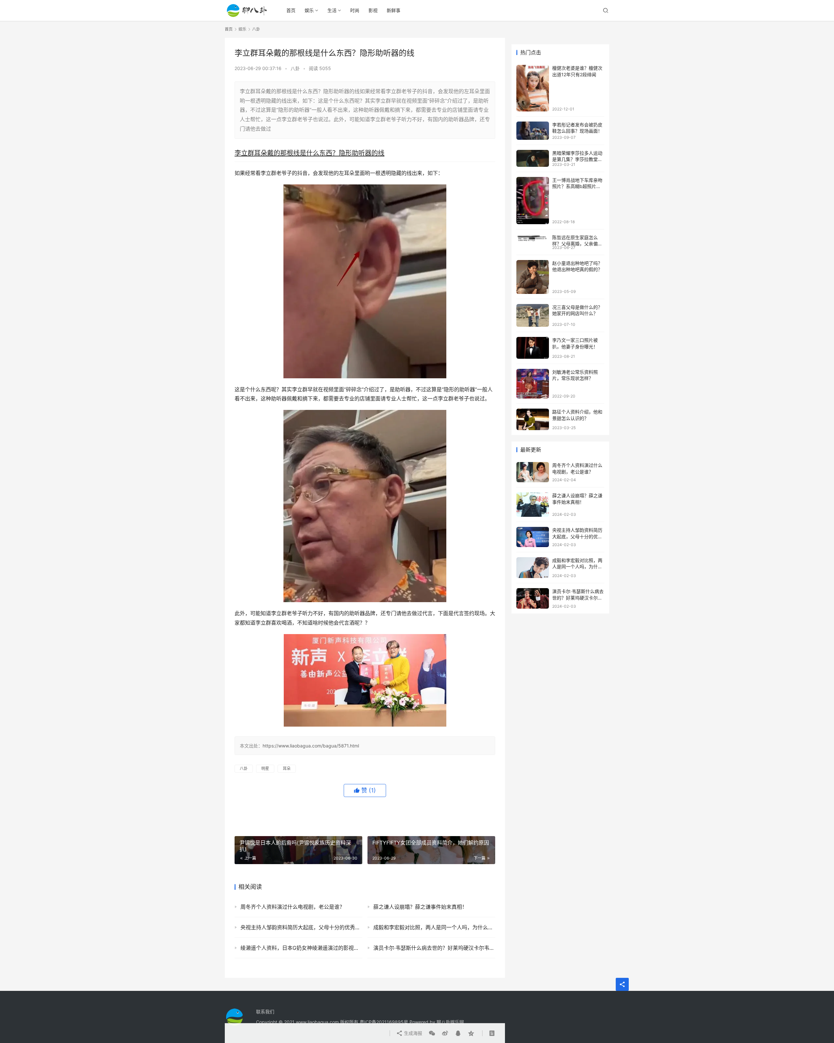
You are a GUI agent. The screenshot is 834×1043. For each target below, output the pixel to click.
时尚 (354, 10)
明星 (265, 768)
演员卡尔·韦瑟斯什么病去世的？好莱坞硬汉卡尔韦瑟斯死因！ (434, 948)
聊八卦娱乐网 (450, 1022)
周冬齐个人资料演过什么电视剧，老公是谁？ (292, 907)
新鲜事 (393, 10)
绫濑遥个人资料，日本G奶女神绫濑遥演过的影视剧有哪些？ (301, 948)
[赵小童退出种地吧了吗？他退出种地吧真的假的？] (532, 277)
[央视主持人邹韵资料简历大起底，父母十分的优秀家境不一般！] (532, 537)
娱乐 (309, 10)
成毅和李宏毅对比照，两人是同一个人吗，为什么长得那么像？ (434, 927)
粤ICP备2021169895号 (384, 1022)
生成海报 (412, 1033)
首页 (290, 10)
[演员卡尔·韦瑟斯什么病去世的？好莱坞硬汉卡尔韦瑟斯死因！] (532, 598)
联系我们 (265, 1011)
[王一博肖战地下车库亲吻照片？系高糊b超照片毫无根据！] (532, 200)
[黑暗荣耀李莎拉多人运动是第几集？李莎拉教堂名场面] (532, 158)
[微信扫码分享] (432, 1033)
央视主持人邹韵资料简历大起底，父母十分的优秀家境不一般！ (301, 927)
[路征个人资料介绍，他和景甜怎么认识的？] (532, 419)
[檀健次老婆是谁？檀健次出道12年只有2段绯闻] (532, 88)
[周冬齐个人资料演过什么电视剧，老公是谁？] (532, 472)
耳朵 (287, 768)
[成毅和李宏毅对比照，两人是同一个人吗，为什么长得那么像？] (532, 567)
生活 (332, 10)
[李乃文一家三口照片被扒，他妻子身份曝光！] (532, 348)
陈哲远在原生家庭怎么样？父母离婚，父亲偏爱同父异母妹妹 (577, 244)
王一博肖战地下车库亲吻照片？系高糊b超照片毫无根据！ (577, 186)
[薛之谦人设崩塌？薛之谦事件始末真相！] (532, 504)
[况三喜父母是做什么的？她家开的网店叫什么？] (532, 315)
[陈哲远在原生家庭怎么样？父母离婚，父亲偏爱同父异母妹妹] (532, 238)
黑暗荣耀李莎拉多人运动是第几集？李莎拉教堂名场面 (577, 159)
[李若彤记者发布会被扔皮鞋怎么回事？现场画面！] (532, 131)
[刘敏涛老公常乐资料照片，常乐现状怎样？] (532, 384)
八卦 (295, 68)
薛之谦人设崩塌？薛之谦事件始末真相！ (420, 907)
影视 (373, 10)
